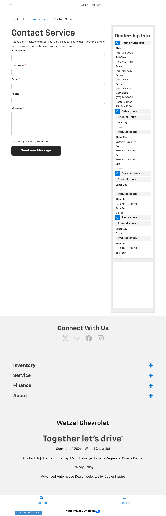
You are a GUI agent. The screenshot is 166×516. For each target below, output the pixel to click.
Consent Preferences (28, 513)
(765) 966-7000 (124, 53)
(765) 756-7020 (124, 71)
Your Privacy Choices (80, 511)
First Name (18, 50)
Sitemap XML (66, 458)
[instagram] (100, 338)
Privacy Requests (107, 458)
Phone (15, 94)
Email (15, 79)
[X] (65, 338)
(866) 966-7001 (124, 62)
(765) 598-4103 (124, 80)
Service (46, 19)
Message (17, 108)
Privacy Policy (83, 467)
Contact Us (31, 458)
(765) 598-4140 (124, 89)
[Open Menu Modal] (10, 5)
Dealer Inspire (114, 476)
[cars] (77, 338)
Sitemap (48, 458)
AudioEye (85, 458)
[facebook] (88, 338)
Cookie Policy (132, 458)
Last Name (18, 65)
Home (33, 19)
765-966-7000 (124, 106)
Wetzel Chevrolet (97, 449)
